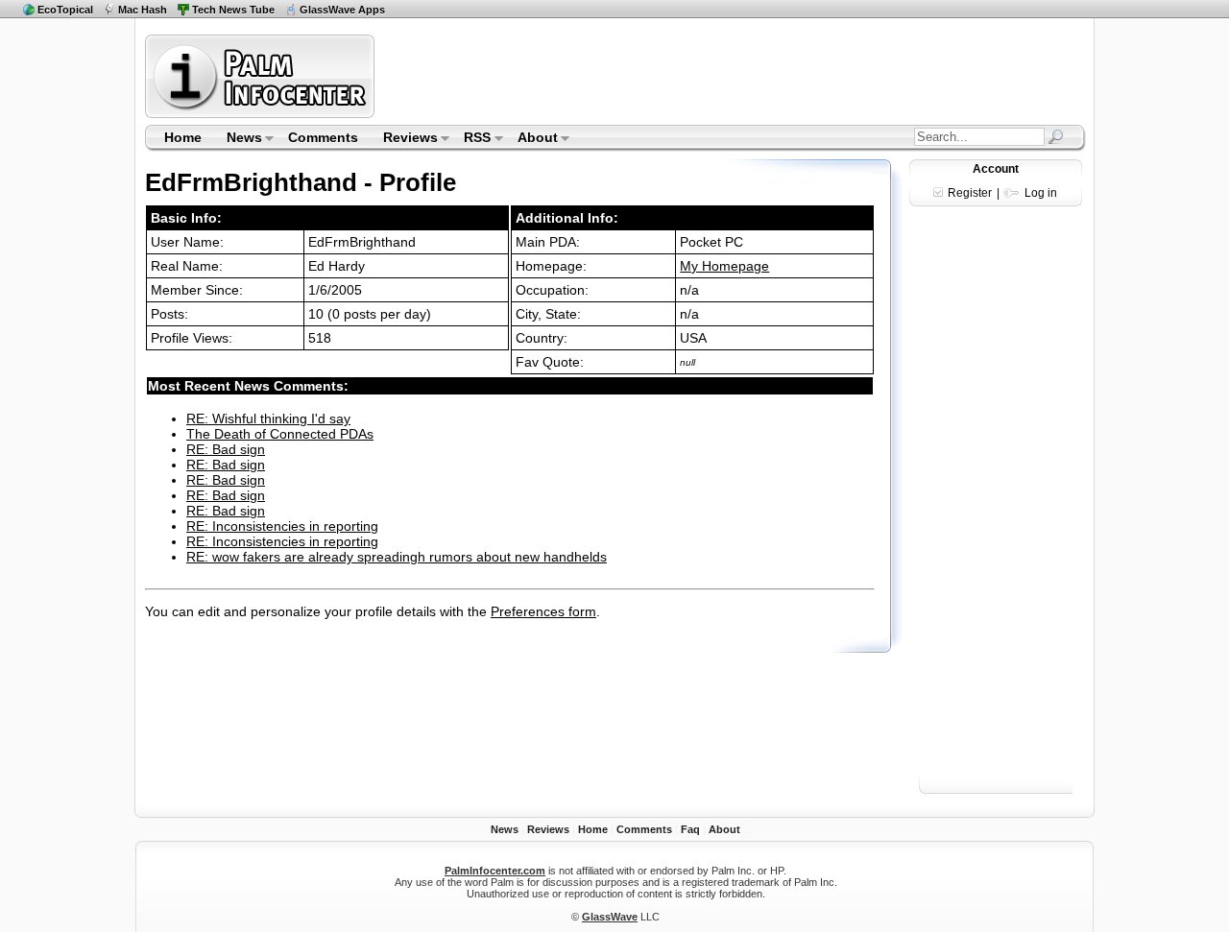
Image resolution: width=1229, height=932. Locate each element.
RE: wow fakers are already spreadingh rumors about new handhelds (396, 556)
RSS (472, 139)
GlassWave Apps (342, 9)
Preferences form (543, 611)
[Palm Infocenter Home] (261, 114)
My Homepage (724, 266)
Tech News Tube (233, 9)
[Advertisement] (732, 76)
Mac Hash (142, 9)
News (238, 139)
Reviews (404, 139)
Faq (690, 829)
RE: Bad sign (225, 449)
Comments (323, 137)
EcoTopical (65, 9)
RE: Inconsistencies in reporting (282, 526)
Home (183, 137)
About (531, 139)
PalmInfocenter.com (495, 870)
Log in (1040, 193)
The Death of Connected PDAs (280, 434)
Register (970, 193)
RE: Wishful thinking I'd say (268, 418)
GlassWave (610, 916)
